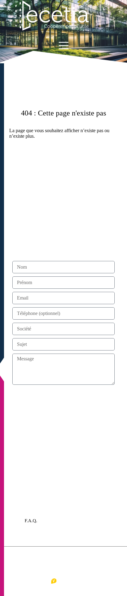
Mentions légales (38, 556)
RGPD (77, 556)
